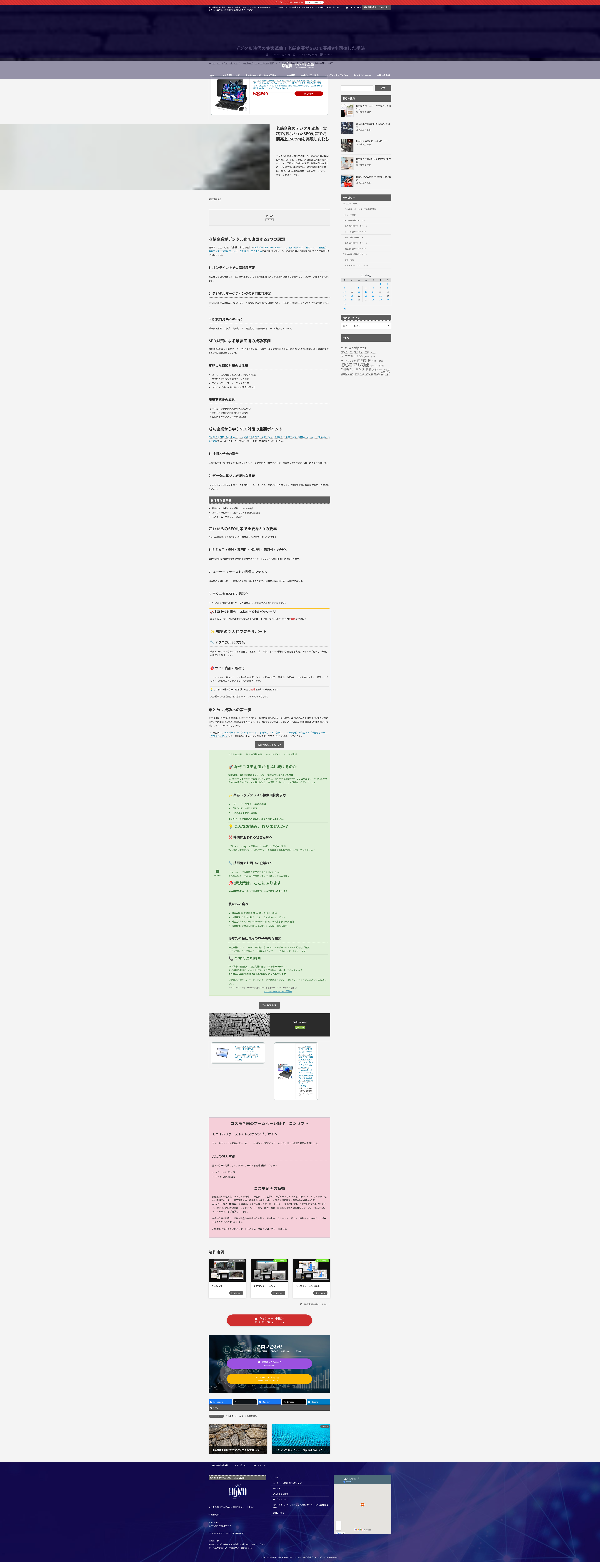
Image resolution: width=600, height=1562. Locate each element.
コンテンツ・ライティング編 (355, 352)
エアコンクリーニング (264, 1286)
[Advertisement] (300, 36)
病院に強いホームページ (355, 237)
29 (380, 299)
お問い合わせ (241, 1465)
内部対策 (364, 360)
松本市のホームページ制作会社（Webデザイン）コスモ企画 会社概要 (300, 1506)
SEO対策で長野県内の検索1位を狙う (373, 125)
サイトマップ (259, 1465)
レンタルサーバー (280, 1499)
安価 (368, 369)
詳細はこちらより (314, 2)
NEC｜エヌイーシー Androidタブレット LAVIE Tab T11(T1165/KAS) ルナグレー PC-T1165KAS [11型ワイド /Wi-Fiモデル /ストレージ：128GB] (247, 1053)
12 (359, 291)
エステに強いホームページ (356, 226)
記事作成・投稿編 (364, 374)
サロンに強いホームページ (356, 231)
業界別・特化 (347, 374)
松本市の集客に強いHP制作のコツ (373, 141)
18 (352, 295)
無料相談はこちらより (379, 7)
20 (366, 295)
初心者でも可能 (355, 365)
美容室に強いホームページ (356, 243)
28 (373, 299)
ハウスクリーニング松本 (307, 1286)
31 (344, 303)
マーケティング (348, 360)
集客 (377, 374)
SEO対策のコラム (350, 203)
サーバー (373, 352)
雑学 (385, 373)
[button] (315, 1304)
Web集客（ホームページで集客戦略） (242, 1416)
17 (344, 295)
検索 (383, 88)
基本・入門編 (377, 365)
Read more (236, 1293)
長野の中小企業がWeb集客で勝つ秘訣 (373, 178)
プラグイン (369, 356)
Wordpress (357, 348)
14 (373, 291)
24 (344, 299)
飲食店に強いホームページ (356, 248)
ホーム (276, 1477)
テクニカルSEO (352, 356)
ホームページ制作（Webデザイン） (288, 1483)
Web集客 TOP (269, 1005)
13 (366, 291)
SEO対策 (276, 1488)
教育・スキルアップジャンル (357, 265)
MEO (344, 348)
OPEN (269, 220)
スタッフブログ (349, 214)
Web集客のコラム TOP (269, 744)
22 (380, 295)
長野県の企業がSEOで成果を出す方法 (373, 160)
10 (344, 291)
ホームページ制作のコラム (354, 220)
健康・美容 (349, 259)
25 (352, 299)
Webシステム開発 (280, 1493)
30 (388, 299)
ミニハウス (216, 1286)
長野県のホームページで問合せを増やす (373, 107)
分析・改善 (377, 360)
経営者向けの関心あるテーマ (355, 254)
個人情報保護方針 (220, 1465)
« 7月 (343, 308)
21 (373, 295)
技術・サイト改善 (381, 369)
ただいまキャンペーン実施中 (278, 991)
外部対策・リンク (353, 369)
